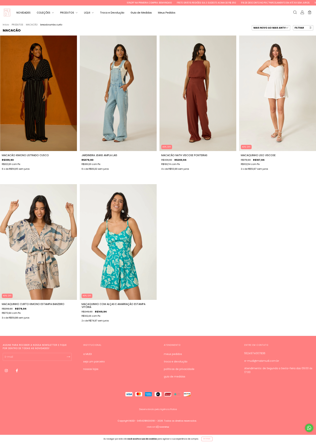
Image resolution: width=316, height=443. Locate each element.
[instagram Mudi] (7, 371)
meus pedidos (173, 354)
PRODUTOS (67, 12)
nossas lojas (90, 369)
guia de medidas (174, 376)
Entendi (206, 439)
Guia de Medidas (141, 12)
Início (6, 24)
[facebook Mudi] (16, 371)
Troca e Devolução (112, 12)
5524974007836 (254, 353)
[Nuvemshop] (158, 427)
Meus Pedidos (166, 12)
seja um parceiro (94, 361)
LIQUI (87, 12)
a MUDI (87, 354)
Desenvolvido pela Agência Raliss (158, 409)
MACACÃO (31, 24)
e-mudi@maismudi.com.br (261, 361)
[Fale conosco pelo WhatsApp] (309, 428)
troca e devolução (175, 361)
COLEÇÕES (44, 12)
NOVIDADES (23, 12)
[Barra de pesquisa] (295, 13)
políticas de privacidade (179, 369)
